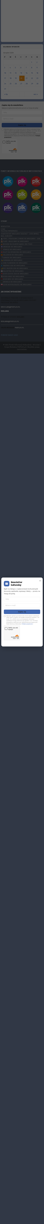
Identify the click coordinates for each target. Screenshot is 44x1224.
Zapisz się (22, 612)
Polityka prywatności (27, 624)
